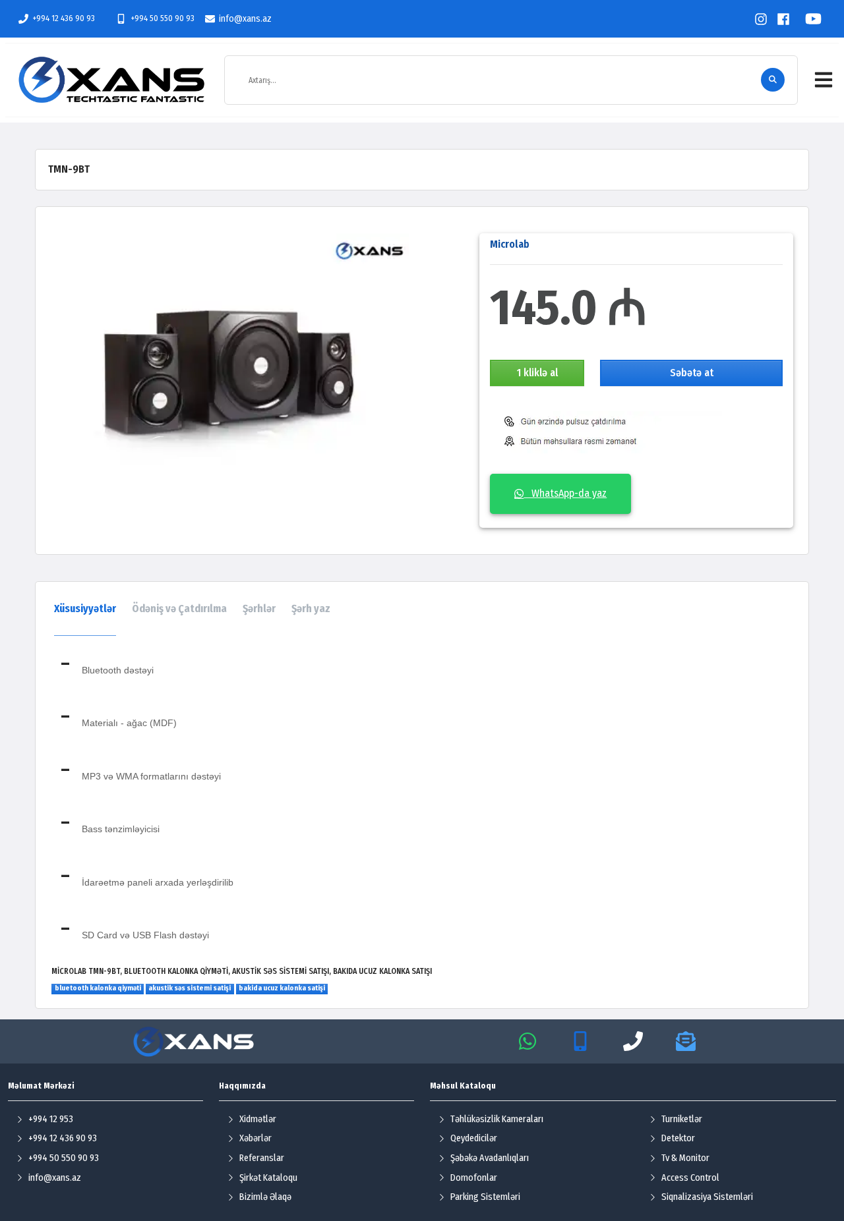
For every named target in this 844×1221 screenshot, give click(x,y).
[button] (823, 80)
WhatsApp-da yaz (565, 493)
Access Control (690, 1177)
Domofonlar (473, 1177)
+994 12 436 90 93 (63, 18)
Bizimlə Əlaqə (265, 1197)
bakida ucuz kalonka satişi (282, 988)
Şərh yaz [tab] (310, 608)
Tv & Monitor (685, 1158)
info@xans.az (245, 18)
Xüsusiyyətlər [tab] (85, 608)
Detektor (678, 1138)
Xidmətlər (257, 1119)
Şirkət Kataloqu (268, 1177)
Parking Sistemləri (485, 1197)
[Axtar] (773, 80)
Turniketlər (681, 1119)
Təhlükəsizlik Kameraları (496, 1119)
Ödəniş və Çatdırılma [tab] (179, 608)
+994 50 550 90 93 (162, 18)
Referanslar (261, 1158)
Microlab (509, 244)
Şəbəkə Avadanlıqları (489, 1158)
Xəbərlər (255, 1138)
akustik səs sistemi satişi (189, 988)
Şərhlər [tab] (259, 608)
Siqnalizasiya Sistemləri (707, 1197)
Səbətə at (691, 372)
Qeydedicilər (473, 1138)
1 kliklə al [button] (537, 372)
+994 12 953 (50, 1119)
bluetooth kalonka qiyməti (98, 988)
